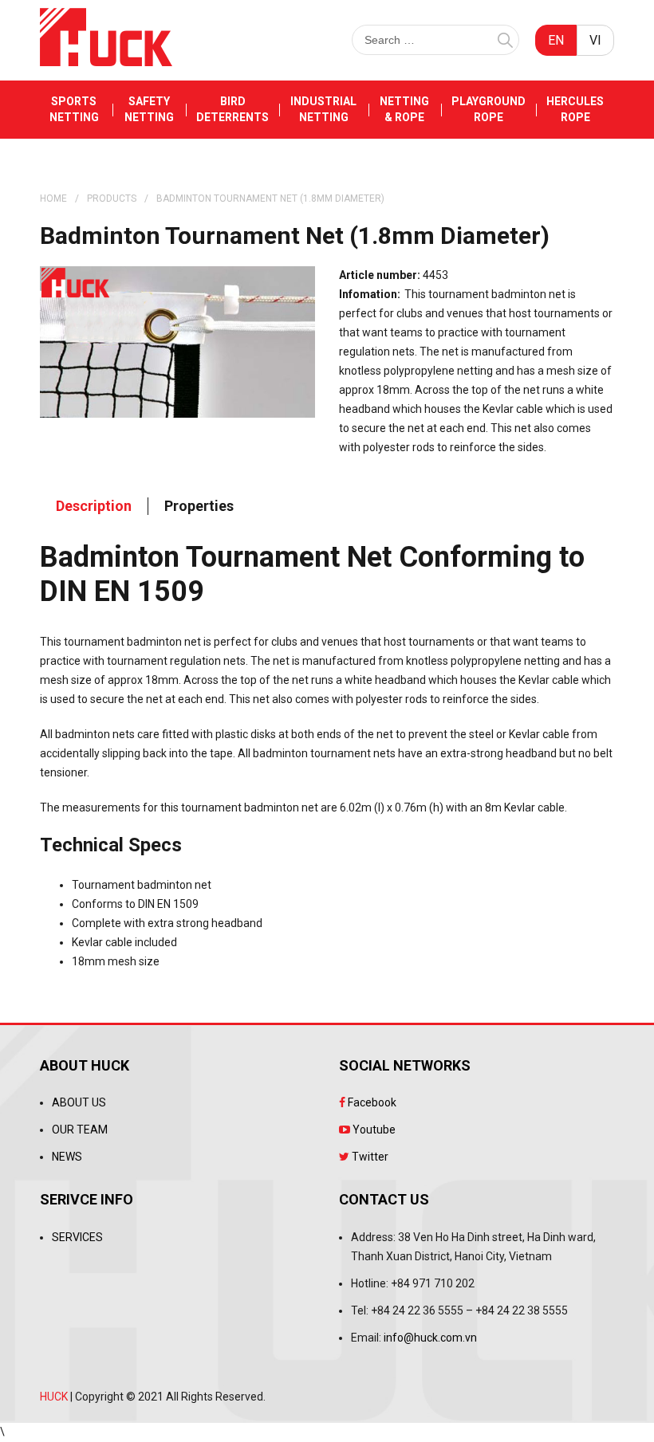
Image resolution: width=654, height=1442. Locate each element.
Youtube (373, 1129)
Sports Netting (74, 109)
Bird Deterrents (232, 109)
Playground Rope (488, 109)
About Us (79, 1102)
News (67, 1156)
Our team (80, 1129)
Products (111, 198)
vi (595, 40)
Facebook (370, 1102)
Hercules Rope (575, 109)
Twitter (368, 1156)
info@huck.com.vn (430, 1337)
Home (53, 198)
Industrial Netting (323, 109)
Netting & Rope (404, 109)
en (556, 40)
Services (77, 1237)
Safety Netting (149, 109)
